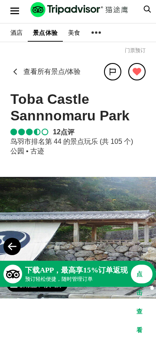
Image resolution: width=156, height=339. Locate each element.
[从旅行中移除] (137, 71)
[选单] (14, 11)
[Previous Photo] (12, 246)
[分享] (112, 71)
